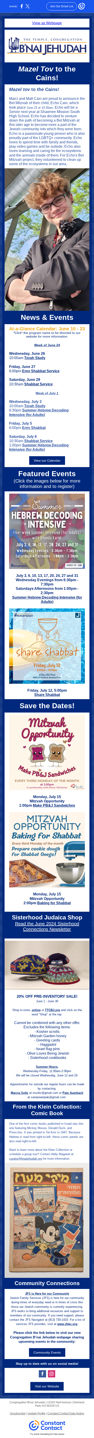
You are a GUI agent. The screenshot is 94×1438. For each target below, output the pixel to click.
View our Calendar (47, 460)
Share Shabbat (47, 695)
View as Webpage (47, 23)
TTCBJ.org (52, 1010)
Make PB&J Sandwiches (54, 805)
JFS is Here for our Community (47, 1293)
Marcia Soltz (19, 1093)
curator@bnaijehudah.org (25, 1158)
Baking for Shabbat (54, 903)
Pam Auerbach (73, 1093)
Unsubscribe (18, 1413)
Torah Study (34, 358)
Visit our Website (47, 1386)
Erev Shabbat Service (41, 371)
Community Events (47, 1352)
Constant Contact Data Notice (65, 1413)
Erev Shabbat (34, 428)
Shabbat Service (38, 384)
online (36, 1010)
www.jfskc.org (67, 1324)
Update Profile (36, 1413)
